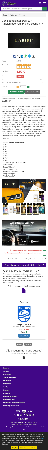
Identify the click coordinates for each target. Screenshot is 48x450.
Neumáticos (7, 380)
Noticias (6, 390)
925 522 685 (13, 271)
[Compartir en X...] (18, 56)
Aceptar (14, 448)
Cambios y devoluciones (11, 406)
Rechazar (23, 448)
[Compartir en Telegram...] (30, 56)
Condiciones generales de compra (14, 402)
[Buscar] (44, 9)
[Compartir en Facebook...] (14, 56)
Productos (13, 15)
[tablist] (24, 325)
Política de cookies (9, 399)
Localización (7, 374)
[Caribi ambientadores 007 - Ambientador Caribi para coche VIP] (24, 40)
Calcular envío (33, 92)
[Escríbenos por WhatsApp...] (15, 415)
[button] (33, 56)
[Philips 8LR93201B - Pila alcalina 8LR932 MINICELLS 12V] (24, 314)
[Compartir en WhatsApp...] (26, 56)
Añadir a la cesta (17, 92)
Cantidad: (5, 86)
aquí (44, 250)
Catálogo (6, 387)
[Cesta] (40, 3)
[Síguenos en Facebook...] (18, 415)
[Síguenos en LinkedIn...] (27, 415)
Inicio (5, 15)
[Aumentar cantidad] (28, 87)
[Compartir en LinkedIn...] (22, 56)
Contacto (6, 371)
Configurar (32, 448)
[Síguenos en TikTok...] (30, 415)
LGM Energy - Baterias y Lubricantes (14, 427)
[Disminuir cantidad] (18, 87)
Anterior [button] (19, 344)
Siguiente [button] (28, 344)
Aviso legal (6, 393)
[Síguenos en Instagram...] (24, 415)
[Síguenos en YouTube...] (33, 415)
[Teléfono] (4, 271)
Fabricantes (7, 384)
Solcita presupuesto (9, 377)
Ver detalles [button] (24, 336)
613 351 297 (31, 271)
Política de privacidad (10, 396)
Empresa (6, 368)
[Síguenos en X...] (21, 415)
